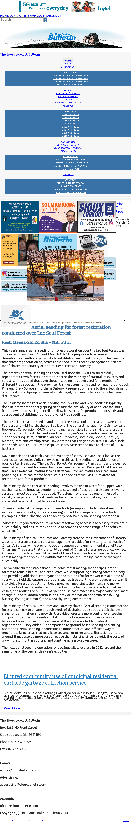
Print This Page (119, 207)
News (68, 63)
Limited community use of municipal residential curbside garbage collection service (61, 679)
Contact (16, 15)
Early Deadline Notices (70, 159)
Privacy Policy (16, 820)
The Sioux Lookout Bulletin (20, 54)
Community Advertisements (70, 162)
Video (68, 99)
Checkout (53, 15)
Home (4, 15)
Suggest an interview (70, 183)
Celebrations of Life (68, 102)
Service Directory (68, 144)
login (41, 15)
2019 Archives (70, 136)
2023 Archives (70, 123)
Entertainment (68, 96)
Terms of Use (5, 820)
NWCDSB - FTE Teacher (70, 84)
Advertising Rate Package (70, 165)
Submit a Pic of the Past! (71, 192)
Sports (68, 90)
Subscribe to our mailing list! (70, 189)
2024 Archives (70, 120)
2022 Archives (70, 126)
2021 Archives (70, 129)
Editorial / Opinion (68, 93)
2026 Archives (70, 114)
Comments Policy (40, 820)
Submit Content (71, 186)
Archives (68, 105)
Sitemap (30, 15)
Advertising (68, 151)
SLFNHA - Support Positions (70, 75)
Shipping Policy (27, 820)
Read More (12, 708)
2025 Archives (70, 117)
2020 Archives (70, 132)
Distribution (71, 168)
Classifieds (68, 141)
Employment (68, 66)
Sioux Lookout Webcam (68, 147)
